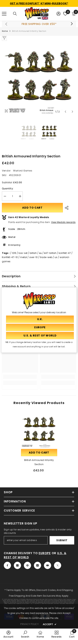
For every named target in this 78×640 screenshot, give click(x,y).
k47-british (50, 253)
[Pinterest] (27, 565)
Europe (45, 553)
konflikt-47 (65, 253)
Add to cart (32, 208)
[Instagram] (17, 565)
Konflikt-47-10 (10, 257)
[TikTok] (37, 565)
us (56, 257)
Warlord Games (22, 170)
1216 (14, 253)
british (33, 253)
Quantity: (7, 188)
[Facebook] (7, 565)
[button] (65, 111)
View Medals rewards (63, 222)
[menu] (4, 13)
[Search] (15, 13)
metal (23, 257)
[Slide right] (71, 24)
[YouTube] (47, 565)
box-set (23, 253)
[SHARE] (66, 207)
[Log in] (58, 13)
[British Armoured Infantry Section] (39, 430)
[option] (39, 78)
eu (40, 253)
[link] (20, 377)
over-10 (33, 257)
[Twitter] (57, 565)
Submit (62, 540)
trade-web (46, 257)
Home (5, 31)
